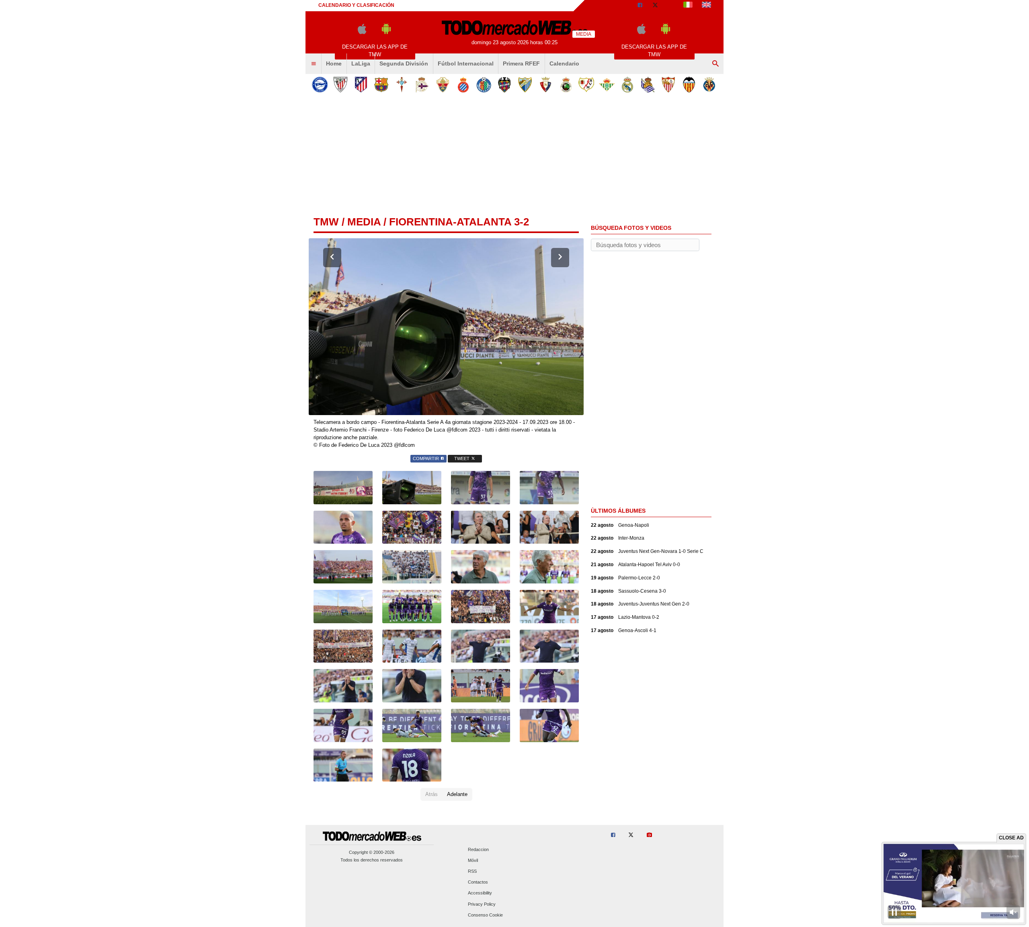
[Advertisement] (514, 156)
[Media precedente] (332, 257)
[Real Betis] (607, 84)
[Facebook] (640, 5)
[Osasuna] (545, 84)
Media (364, 221)
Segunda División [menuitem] (403, 63)
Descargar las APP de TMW (375, 50)
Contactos (478, 882)
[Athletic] (340, 84)
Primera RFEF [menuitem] (521, 63)
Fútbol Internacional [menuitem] (466, 63)
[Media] (670, 5)
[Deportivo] (422, 84)
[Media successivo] (560, 257)
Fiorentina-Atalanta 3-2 (459, 221)
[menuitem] (313, 64)
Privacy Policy (482, 904)
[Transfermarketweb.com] (706, 5)
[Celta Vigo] (402, 84)
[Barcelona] (381, 84)
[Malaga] (525, 84)
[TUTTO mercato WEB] (688, 5)
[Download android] (386, 32)
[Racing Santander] (566, 84)
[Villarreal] (709, 84)
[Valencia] (689, 84)
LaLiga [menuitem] (360, 63)
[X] (655, 5)
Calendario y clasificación (356, 5)
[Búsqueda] (715, 64)
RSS (472, 871)
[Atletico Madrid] (361, 84)
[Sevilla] (668, 84)
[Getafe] (484, 84)
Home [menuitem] (334, 63)
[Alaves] (320, 84)
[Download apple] (362, 32)
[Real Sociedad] (648, 84)
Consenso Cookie (485, 915)
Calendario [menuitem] (564, 63)
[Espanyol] (463, 84)
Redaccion (478, 849)
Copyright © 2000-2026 (371, 852)
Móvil (473, 860)
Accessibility (480, 893)
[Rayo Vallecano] (586, 84)
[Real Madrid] (627, 84)
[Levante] (504, 84)
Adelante (457, 794)
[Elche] (443, 84)
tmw (326, 221)
